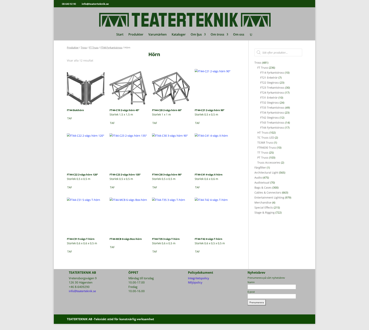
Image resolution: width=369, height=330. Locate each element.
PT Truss (262, 157)
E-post (251, 291)
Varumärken (157, 35)
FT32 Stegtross (269, 102)
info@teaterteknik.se (82, 291)
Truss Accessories (268, 162)
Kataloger (179, 35)
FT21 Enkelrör (269, 77)
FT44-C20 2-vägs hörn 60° (167, 110)
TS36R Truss (265, 142)
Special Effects (263, 207)
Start (119, 35)
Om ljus (196, 35)
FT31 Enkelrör (269, 97)
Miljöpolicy (195, 282)
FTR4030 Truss (266, 147)
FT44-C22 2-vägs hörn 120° (82, 174)
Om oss (238, 35)
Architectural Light (266, 172)
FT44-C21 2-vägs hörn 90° (209, 110)
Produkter (135, 35)
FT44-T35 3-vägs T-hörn (166, 239)
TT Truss (262, 152)
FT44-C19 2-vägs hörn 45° (124, 110)
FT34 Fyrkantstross (272, 112)
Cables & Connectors (267, 192)
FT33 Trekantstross (272, 107)
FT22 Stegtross (269, 82)
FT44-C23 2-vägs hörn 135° (125, 174)
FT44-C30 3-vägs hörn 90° (167, 174)
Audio (258, 177)
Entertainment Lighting (269, 197)
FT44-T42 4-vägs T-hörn (208, 239)
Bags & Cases (263, 187)
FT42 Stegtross (269, 117)
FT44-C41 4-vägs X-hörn (209, 174)
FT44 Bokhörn (75, 110)
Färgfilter (260, 167)
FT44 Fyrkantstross (111, 47)
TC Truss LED (265, 137)
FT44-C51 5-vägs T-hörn (81, 239)
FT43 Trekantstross (272, 122)
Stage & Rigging (264, 212)
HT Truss (263, 132)
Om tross (217, 35)
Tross (84, 47)
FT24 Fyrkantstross (272, 92)
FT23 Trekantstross (272, 87)
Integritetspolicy (198, 278)
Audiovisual (261, 182)
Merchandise (262, 202)
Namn (251, 282)
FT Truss (93, 47)
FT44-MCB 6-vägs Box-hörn (126, 239)
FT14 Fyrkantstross (272, 72)
